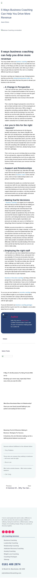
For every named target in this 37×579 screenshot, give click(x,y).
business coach (20, 174)
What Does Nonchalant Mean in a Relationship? (18, 403)
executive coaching (24, 292)
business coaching (21, 61)
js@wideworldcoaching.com (11, 573)
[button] (33, 2)
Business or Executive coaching (14, 278)
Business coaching (11, 202)
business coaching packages (24, 305)
